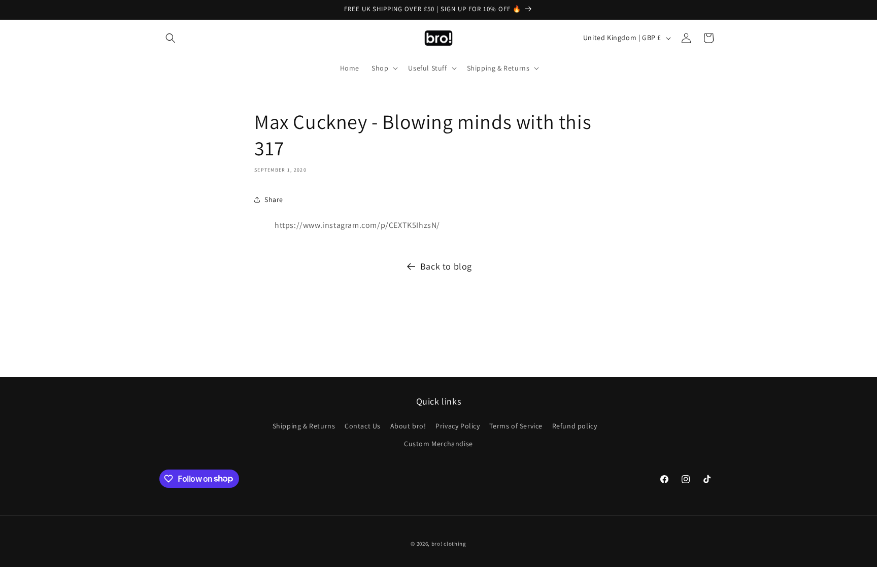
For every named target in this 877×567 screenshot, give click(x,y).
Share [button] (273, 199)
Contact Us (363, 425)
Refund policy (574, 425)
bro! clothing (448, 543)
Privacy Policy (457, 425)
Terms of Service (516, 425)
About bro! (408, 425)
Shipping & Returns (304, 425)
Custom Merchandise (438, 443)
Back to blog (446, 266)
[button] (170, 38)
